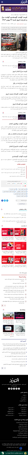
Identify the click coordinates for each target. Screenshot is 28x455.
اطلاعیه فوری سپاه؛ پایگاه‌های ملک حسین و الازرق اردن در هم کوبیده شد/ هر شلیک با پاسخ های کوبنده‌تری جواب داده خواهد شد (14, 348)
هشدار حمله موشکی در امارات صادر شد (19, 359)
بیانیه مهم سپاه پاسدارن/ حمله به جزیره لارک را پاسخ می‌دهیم (14, 280)
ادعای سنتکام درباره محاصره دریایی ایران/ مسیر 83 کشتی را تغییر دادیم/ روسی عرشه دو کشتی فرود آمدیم (14, 353)
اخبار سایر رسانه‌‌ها (9, 415)
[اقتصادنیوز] (14, 380)
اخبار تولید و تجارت (20, 23)
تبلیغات (24, 395)
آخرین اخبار (23, 341)
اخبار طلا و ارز (23, 407)
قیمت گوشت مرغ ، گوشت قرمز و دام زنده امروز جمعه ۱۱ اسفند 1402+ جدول (13, 173)
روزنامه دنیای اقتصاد (23, 424)
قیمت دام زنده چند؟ (21, 167)
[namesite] (23, 2)
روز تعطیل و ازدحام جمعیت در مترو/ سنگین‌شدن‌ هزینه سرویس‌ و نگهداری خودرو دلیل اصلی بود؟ (14, 298)
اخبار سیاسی (10, 407)
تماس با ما (24, 397)
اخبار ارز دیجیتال (22, 415)
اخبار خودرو (23, 411)
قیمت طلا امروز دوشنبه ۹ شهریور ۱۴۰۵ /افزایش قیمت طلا (15, 356)
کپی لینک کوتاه (23, 200)
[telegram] (11, 388)
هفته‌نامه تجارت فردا (23, 429)
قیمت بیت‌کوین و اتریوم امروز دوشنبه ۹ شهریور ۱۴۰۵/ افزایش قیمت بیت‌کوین (14, 365)
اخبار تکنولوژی (10, 411)
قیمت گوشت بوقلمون (21, 191)
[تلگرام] (7, 201)
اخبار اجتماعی (10, 413)
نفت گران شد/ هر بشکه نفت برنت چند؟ (18, 361)
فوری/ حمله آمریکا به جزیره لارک (18, 283)
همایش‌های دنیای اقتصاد (22, 435)
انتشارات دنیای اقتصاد (22, 433)
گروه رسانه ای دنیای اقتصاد (21, 422)
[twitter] (16, 388)
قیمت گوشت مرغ (22, 189)
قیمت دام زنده (13, 189)
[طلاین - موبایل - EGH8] (14, 8)
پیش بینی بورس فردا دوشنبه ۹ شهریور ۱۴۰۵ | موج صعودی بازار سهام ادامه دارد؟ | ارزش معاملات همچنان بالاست (13, 291)
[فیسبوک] (2, 201)
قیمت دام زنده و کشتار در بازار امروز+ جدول (17, 176)
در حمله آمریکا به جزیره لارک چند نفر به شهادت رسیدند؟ (14, 294)
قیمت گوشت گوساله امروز (8, 191)
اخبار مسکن (10, 409)
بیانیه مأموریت (23, 401)
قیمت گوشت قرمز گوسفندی (20, 193)
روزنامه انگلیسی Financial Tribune (20, 431)
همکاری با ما (23, 399)
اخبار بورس (23, 409)
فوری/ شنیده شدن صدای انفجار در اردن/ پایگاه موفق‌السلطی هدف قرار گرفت (13, 302)
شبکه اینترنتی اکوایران (22, 426)
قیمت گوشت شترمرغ (21, 196)
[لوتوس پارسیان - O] (14, 453)
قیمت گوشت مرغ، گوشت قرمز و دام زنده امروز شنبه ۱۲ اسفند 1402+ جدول (13, 170)
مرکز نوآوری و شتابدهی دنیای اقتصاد (19, 437)
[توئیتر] (5, 201)
